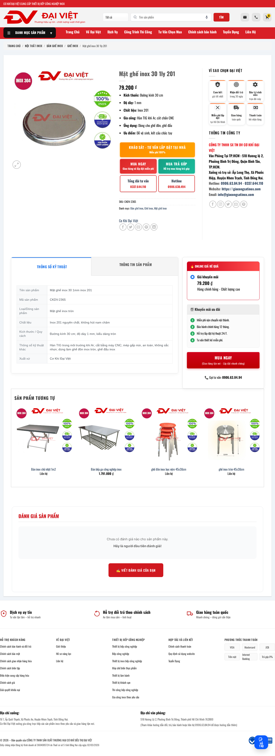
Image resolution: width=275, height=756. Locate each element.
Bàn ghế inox (136, 208)
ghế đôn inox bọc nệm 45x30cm (168, 469)
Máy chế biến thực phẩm (124, 668)
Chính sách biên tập (10, 668)
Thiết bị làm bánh (121, 675)
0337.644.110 (254, 183)
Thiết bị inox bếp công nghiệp (127, 661)
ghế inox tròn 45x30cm (231, 469)
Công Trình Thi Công (138, 31)
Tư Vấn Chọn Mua (170, 31)
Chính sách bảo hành (202, 31)
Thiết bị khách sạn (121, 682)
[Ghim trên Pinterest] (146, 227)
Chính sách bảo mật (10, 653)
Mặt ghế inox (160, 208)
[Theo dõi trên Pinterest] (243, 204)
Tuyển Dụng (231, 31)
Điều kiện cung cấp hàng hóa (14, 675)
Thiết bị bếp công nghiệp (124, 646)
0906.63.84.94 (231, 183)
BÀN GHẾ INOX (55, 46)
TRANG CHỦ (13, 46)
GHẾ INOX (72, 46)
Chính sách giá (7, 682)
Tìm (221, 17)
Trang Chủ (72, 31)
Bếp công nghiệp (120, 653)
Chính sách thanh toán (179, 646)
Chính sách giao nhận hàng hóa (16, 661)
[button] (16, 164)
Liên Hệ (250, 31)
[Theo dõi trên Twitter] (228, 204)
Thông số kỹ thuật (52, 266)
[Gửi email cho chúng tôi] (236, 204)
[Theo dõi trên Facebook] (212, 204)
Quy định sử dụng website (181, 653)
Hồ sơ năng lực (63, 653)
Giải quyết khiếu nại (10, 690)
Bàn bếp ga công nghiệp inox (106, 469)
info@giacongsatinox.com (236, 194)
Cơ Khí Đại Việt (128, 220)
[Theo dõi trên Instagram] (220, 204)
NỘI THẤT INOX (33, 46)
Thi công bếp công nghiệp (125, 690)
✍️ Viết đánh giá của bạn (135, 570)
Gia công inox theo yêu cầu (125, 697)
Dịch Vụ (112, 31)
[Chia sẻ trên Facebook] (123, 227)
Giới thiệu (61, 646)
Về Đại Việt (93, 31)
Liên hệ (59, 661)
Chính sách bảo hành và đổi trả (15, 646)
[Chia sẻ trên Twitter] (130, 227)
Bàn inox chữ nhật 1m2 (43, 469)
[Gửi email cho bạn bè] (138, 227)
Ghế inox (148, 208)
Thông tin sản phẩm (135, 264)
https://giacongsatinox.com (241, 188)
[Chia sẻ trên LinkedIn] (153, 227)
